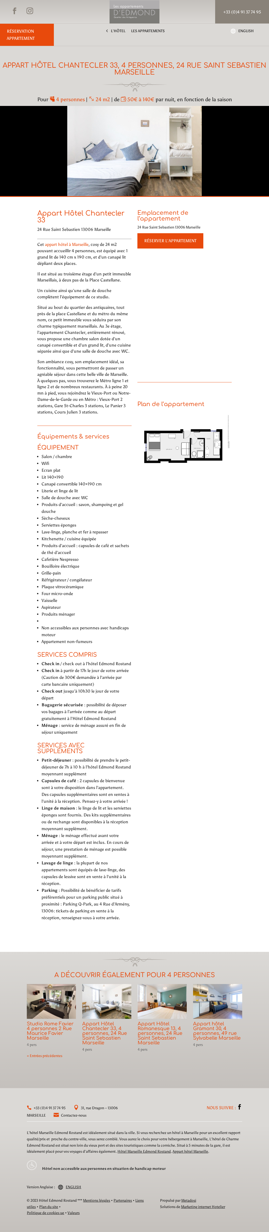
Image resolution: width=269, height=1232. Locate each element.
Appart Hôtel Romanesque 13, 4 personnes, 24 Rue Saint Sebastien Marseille (160, 1033)
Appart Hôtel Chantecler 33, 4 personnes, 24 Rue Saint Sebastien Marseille (104, 1033)
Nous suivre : (222, 1107)
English (246, 31)
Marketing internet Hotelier (203, 1207)
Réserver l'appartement (170, 240)
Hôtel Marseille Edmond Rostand (144, 1151)
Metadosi (188, 1200)
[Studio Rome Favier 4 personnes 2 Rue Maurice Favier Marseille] (51, 1001)
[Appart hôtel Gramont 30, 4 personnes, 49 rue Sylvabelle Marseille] (217, 1001)
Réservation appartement (21, 35)
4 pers (32, 1045)
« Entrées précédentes (44, 1056)
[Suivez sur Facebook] (14, 11)
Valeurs (74, 1213)
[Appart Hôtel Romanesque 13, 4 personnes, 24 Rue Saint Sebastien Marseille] (162, 1001)
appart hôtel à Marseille (67, 244)
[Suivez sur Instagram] (29, 11)
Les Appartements (148, 31)
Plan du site (48, 1207)
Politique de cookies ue (45, 1213)
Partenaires (122, 1200)
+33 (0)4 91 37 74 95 (49, 1108)
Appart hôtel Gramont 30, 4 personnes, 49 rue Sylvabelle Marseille (217, 1031)
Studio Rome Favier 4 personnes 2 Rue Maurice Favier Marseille (50, 1031)
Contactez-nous (73, 1115)
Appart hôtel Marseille (190, 1151)
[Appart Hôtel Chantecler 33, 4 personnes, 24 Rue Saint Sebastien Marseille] (106, 1001)
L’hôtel (118, 31)
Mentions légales (96, 1200)
